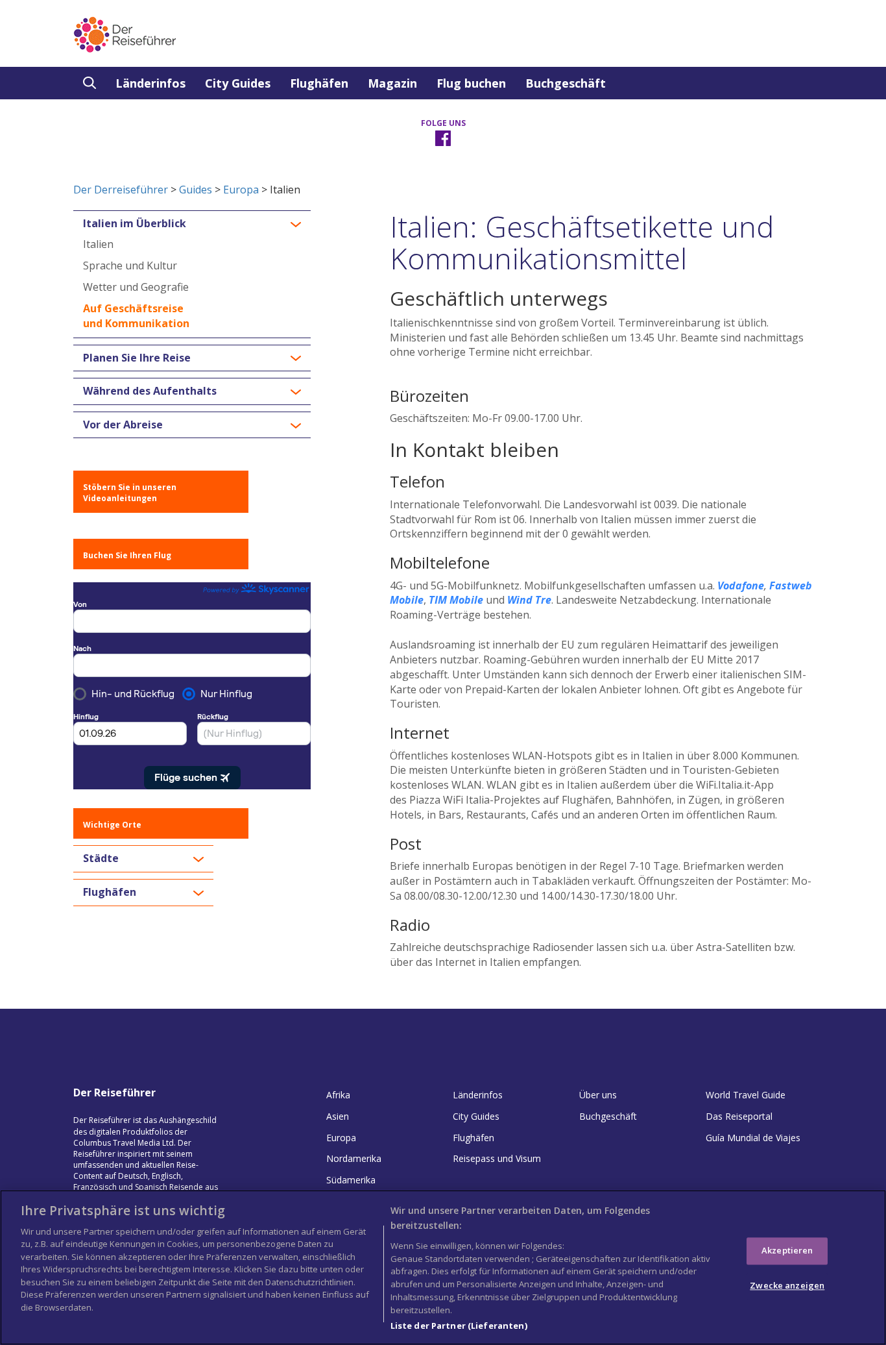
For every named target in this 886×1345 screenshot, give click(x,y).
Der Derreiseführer (120, 189)
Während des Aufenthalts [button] (150, 391)
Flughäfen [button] (109, 892)
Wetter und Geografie (136, 287)
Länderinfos (150, 83)
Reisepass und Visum (497, 1158)
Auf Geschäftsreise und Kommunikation (136, 315)
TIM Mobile (456, 600)
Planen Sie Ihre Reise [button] (137, 358)
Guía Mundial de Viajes (753, 1137)
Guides (195, 189)
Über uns (598, 1095)
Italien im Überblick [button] (134, 224)
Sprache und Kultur (130, 265)
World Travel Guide (745, 1095)
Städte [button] (101, 859)
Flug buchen (471, 83)
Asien (337, 1116)
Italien (98, 244)
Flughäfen (319, 83)
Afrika (338, 1095)
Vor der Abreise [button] (123, 425)
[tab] (192, 224)
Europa (241, 189)
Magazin (392, 83)
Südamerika (351, 1180)
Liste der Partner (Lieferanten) (458, 1325)
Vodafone (740, 585)
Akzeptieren (787, 1251)
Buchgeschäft (565, 83)
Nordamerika (353, 1158)
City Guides (237, 83)
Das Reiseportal (739, 1116)
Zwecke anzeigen (787, 1285)
